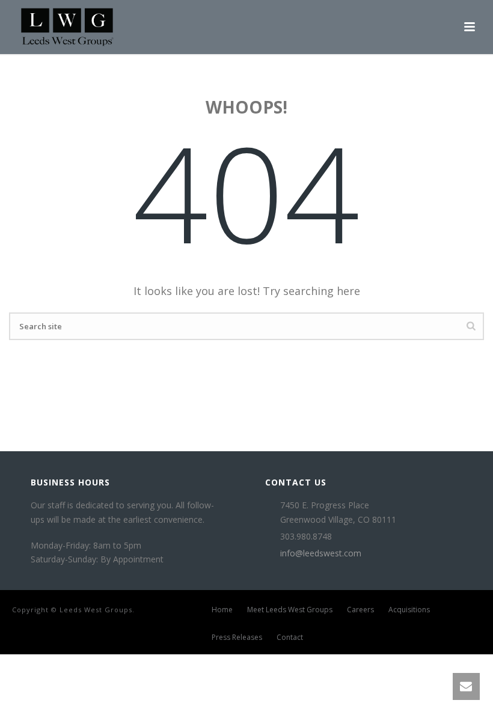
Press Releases (237, 637)
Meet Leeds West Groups (289, 610)
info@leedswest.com (320, 553)
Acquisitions (409, 610)
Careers (360, 610)
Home (222, 610)
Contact (290, 637)
